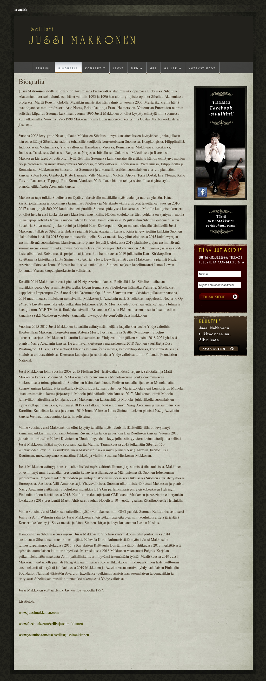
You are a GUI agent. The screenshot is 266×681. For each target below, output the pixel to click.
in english (21, 9)
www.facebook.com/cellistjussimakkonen (51, 623)
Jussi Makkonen (51, 34)
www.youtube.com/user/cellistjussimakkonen (54, 634)
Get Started (219, 349)
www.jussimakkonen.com (39, 612)
